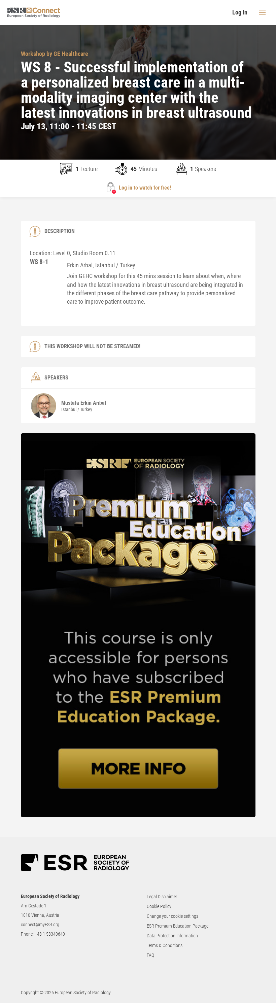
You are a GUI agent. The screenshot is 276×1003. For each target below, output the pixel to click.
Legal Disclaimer (162, 896)
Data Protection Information (172, 935)
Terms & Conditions (164, 945)
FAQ (150, 955)
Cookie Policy (159, 906)
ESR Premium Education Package (177, 926)
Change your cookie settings (172, 916)
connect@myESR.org (40, 924)
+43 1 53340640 (50, 934)
